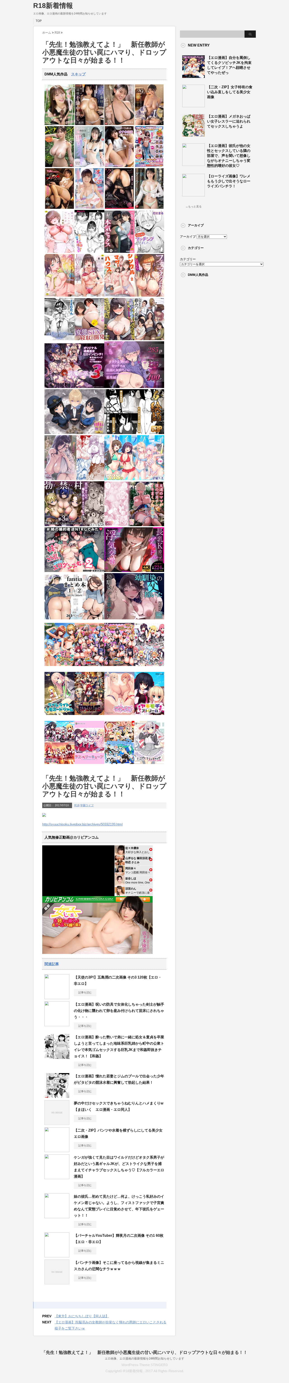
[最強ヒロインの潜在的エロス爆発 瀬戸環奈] (119, 124)
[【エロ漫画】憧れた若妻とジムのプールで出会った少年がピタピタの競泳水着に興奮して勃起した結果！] (56, 1096)
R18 (76, 805)
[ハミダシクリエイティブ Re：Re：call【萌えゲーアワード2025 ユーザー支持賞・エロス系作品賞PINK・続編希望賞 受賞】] (149, 765)
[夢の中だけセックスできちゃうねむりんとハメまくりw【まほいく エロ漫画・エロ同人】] (56, 1123)
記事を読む (85, 992)
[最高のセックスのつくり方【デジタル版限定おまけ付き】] (59, 252)
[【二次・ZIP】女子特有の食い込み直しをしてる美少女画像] (193, 105)
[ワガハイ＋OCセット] (59, 765)
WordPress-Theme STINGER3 (144, 1365)
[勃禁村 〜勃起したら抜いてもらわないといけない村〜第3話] (74, 525)
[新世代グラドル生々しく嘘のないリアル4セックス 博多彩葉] (149, 208)
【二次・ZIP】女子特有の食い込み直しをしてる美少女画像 (229, 92)
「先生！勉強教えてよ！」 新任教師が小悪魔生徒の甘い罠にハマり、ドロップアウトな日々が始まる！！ (144, 1352)
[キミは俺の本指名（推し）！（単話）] (90, 252)
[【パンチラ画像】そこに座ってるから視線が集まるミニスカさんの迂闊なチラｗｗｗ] (56, 1282)
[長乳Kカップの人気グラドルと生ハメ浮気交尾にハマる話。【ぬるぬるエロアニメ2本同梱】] (134, 571)
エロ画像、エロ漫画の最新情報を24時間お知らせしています (144, 1358)
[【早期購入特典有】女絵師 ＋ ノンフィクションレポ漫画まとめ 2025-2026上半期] (134, 433)
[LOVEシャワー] (90, 296)
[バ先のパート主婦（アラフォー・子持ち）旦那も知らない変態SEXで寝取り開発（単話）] (90, 339)
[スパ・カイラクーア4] (134, 479)
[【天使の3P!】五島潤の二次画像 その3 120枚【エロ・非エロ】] (56, 997)
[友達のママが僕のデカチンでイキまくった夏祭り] (134, 525)
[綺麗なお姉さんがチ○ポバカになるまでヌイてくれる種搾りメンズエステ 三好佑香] (59, 208)
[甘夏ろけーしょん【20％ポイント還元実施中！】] (59, 667)
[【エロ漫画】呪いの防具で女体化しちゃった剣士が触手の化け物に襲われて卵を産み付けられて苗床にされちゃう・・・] (56, 1024)
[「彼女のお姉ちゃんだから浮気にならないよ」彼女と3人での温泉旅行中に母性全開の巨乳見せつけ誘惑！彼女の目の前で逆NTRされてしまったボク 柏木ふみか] (149, 124)
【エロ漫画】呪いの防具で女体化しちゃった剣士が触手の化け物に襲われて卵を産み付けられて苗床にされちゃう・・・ (119, 1010)
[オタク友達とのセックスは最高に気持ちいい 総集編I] (134, 387)
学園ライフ (87, 805)
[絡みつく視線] (149, 339)
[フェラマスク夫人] (149, 296)
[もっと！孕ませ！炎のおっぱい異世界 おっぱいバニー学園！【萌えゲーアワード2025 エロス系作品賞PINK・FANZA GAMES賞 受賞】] (119, 667)
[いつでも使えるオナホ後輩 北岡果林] (119, 166)
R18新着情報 (53, 5)
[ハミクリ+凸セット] (149, 667)
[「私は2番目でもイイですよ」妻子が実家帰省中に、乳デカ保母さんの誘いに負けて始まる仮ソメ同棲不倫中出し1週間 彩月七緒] (90, 124)
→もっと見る (193, 206)
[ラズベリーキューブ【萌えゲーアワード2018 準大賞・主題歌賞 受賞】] (90, 765)
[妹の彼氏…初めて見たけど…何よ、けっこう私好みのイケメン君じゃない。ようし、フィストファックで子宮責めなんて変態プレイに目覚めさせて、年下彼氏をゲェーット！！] (56, 1216)
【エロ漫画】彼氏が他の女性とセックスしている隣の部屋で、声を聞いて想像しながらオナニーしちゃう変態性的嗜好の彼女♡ (228, 155)
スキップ (78, 74)
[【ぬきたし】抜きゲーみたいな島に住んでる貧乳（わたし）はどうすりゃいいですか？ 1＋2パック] (119, 765)
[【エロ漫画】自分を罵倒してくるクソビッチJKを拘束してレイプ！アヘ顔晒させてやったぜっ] (193, 76)
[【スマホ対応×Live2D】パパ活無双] (74, 433)
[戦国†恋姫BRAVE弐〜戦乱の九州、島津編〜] (90, 716)
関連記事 (51, 964)
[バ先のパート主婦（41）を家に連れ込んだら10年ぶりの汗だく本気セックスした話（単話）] (119, 252)
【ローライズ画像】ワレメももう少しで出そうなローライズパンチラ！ (228, 181)
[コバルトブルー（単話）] (59, 339)
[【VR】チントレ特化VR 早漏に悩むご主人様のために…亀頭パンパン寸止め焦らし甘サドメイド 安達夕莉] (90, 166)
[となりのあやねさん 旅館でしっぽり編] (74, 479)
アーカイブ (188, 236)
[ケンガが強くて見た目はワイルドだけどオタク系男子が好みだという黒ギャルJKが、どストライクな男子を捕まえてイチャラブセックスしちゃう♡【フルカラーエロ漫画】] (56, 1177)
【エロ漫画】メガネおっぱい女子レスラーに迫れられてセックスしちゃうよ (228, 121)
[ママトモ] (119, 716)
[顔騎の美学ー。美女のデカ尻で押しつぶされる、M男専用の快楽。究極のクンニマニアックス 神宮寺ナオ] (119, 208)
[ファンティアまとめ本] (74, 618)
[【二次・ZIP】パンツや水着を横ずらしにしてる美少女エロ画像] (56, 1150)
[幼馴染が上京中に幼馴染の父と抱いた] (134, 618)
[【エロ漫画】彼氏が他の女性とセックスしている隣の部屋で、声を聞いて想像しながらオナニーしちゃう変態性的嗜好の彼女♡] (193, 164)
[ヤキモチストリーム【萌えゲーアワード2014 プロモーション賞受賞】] (149, 716)
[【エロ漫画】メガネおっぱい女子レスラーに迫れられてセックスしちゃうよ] (193, 135)
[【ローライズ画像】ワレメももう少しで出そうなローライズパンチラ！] (193, 194)
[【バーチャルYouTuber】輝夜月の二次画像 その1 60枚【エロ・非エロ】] (56, 1255)
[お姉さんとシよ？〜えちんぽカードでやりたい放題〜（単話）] (119, 339)
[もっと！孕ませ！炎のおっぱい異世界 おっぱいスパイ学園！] (90, 667)
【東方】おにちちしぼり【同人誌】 (82, 1316)
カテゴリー (188, 259)
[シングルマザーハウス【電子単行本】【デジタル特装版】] (119, 296)
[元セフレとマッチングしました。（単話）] (149, 252)
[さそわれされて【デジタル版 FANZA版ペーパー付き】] (59, 296)
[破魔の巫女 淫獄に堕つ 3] (74, 387)
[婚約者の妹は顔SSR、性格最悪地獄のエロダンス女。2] (74, 571)
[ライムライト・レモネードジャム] (59, 716)
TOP (39, 21)
